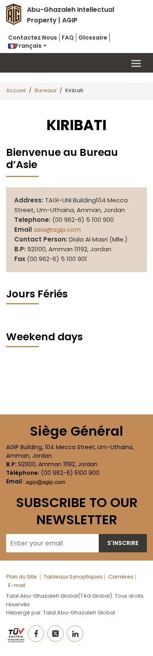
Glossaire (92, 37)
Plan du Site (21, 577)
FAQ (68, 37)
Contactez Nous (32, 37)
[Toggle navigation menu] (76, 63)
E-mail (16, 585)
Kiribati (74, 90)
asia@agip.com (57, 229)
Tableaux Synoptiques (73, 577)
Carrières (120, 577)
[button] (27, 46)
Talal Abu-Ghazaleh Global (79, 612)
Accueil (16, 90)
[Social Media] (36, 633)
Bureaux (45, 90)
